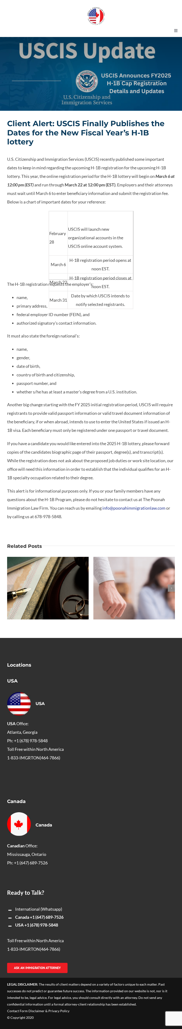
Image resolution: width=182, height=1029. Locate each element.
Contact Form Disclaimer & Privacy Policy (38, 1011)
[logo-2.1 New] (95, 9)
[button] (10, 588)
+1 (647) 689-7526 (47, 917)
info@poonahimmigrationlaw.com (134, 508)
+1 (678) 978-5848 (41, 924)
